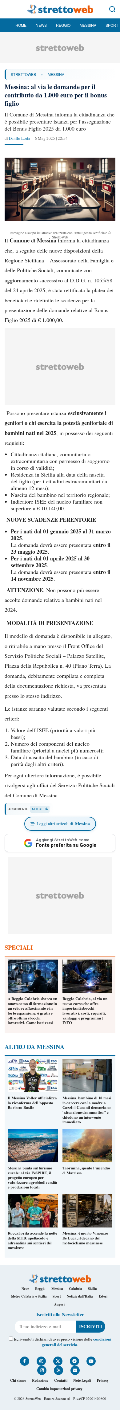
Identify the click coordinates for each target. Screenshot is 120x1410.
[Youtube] (91, 1361)
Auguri (59, 1304)
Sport (112, 25)
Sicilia (92, 1288)
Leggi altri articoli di (63, 823)
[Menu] (8, 9)
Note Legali (82, 1380)
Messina (88, 25)
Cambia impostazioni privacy (59, 1388)
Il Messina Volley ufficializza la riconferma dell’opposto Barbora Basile (32, 1102)
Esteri (103, 1296)
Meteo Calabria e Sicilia (29, 1296)
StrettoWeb (23, 74)
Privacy (103, 1380)
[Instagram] (41, 1361)
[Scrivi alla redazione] (75, 1370)
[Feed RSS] (58, 1370)
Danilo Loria (19, 138)
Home (20, 25)
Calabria (75, 1288)
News (41, 25)
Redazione (40, 1380)
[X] (57, 1361)
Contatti (60, 1380)
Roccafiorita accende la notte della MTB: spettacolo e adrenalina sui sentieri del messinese (32, 1240)
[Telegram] (74, 1361)
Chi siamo (18, 1380)
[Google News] (41, 1370)
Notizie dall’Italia (80, 1296)
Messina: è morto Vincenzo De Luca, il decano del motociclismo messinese (85, 1237)
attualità (40, 809)
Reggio (63, 25)
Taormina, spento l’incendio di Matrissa (86, 1170)
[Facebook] (24, 1361)
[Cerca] (112, 9)
